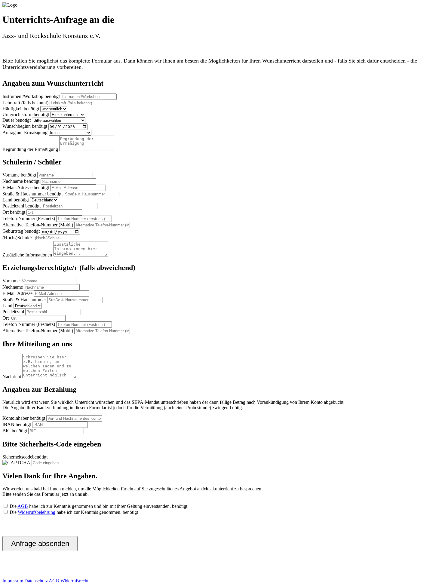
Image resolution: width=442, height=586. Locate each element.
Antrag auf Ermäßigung (25, 132)
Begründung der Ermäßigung (30, 149)
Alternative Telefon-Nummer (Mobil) (37, 224)
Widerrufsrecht (74, 580)
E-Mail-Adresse (17, 187)
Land (7, 199)
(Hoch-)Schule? (17, 237)
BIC (6, 430)
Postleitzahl (13, 205)
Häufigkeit (12, 108)
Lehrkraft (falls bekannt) (25, 102)
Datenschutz (36, 580)
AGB (22, 506)
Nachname (12, 181)
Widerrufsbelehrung (36, 512)
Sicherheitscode (17, 456)
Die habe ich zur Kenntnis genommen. (73, 512)
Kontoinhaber (15, 418)
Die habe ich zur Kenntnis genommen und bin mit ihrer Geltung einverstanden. (97, 506)
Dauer (8, 120)
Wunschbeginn (16, 126)
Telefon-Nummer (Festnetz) (28, 218)
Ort (5, 212)
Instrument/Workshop (22, 96)
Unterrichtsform (17, 114)
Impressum (12, 580)
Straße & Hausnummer (24, 193)
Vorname (11, 174)
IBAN (8, 424)
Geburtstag (12, 231)
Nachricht (11, 376)
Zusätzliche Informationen (27, 254)
